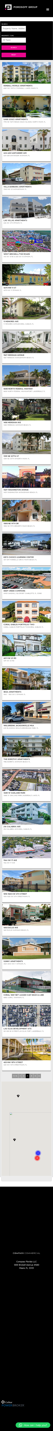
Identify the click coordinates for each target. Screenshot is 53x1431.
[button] (48, 9)
